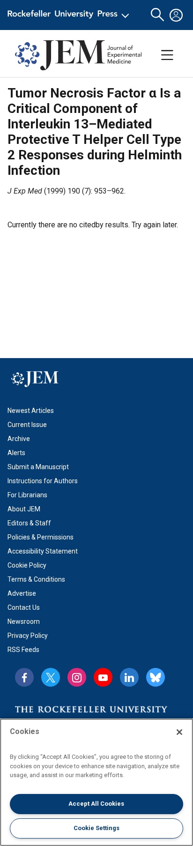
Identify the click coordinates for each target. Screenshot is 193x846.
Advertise (21, 593)
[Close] (179, 732)
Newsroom (23, 621)
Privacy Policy (27, 635)
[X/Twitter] (50, 677)
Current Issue (27, 424)
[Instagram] (76, 677)
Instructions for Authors (42, 481)
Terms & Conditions (36, 579)
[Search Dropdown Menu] (157, 15)
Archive (18, 438)
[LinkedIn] (129, 677)
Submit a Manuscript (38, 467)
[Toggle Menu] (167, 55)
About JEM (23, 509)
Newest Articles (30, 410)
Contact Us (23, 607)
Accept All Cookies (96, 803)
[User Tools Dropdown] (176, 15)
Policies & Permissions (40, 537)
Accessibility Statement (42, 551)
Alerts (16, 453)
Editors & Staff (29, 523)
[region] (96, 782)
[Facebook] (24, 677)
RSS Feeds (23, 649)
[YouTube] (103, 677)
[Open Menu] (70, 15)
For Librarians (27, 495)
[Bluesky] (155, 677)
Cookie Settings (96, 827)
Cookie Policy (26, 565)
